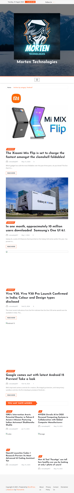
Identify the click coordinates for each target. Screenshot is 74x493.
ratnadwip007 (13, 162)
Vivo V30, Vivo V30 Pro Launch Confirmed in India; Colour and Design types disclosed (37, 297)
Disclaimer (64, 487)
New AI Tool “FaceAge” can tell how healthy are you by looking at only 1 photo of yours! (53, 462)
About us (41, 488)
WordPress (31, 487)
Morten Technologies (37, 62)
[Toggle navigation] (37, 80)
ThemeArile (20, 490)
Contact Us (55, 488)
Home (9, 87)
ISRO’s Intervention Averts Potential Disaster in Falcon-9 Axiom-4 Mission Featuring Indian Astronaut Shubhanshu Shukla (20, 420)
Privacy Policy (48, 488)
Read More (11, 173)
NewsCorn (10, 490)
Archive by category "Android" (23, 87)
